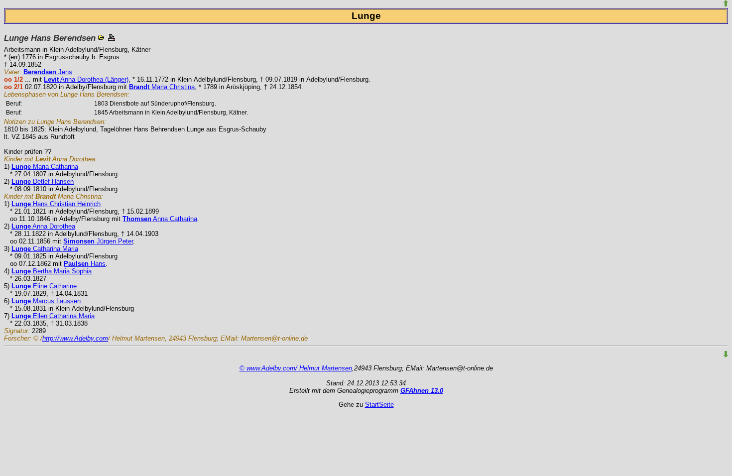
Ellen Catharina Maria (53, 316)
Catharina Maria (44, 248)
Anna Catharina (159, 219)
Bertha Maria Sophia (51, 271)
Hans (85, 263)
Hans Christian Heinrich (56, 204)
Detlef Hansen (42, 181)
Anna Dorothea (43, 226)
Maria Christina (162, 87)
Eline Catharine (44, 286)
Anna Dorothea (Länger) (86, 79)
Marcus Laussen (46, 301)
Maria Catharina (44, 166)
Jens (47, 72)
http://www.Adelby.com (75, 338)
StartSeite (379, 404)
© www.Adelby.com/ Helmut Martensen (296, 368)
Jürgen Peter (98, 241)
